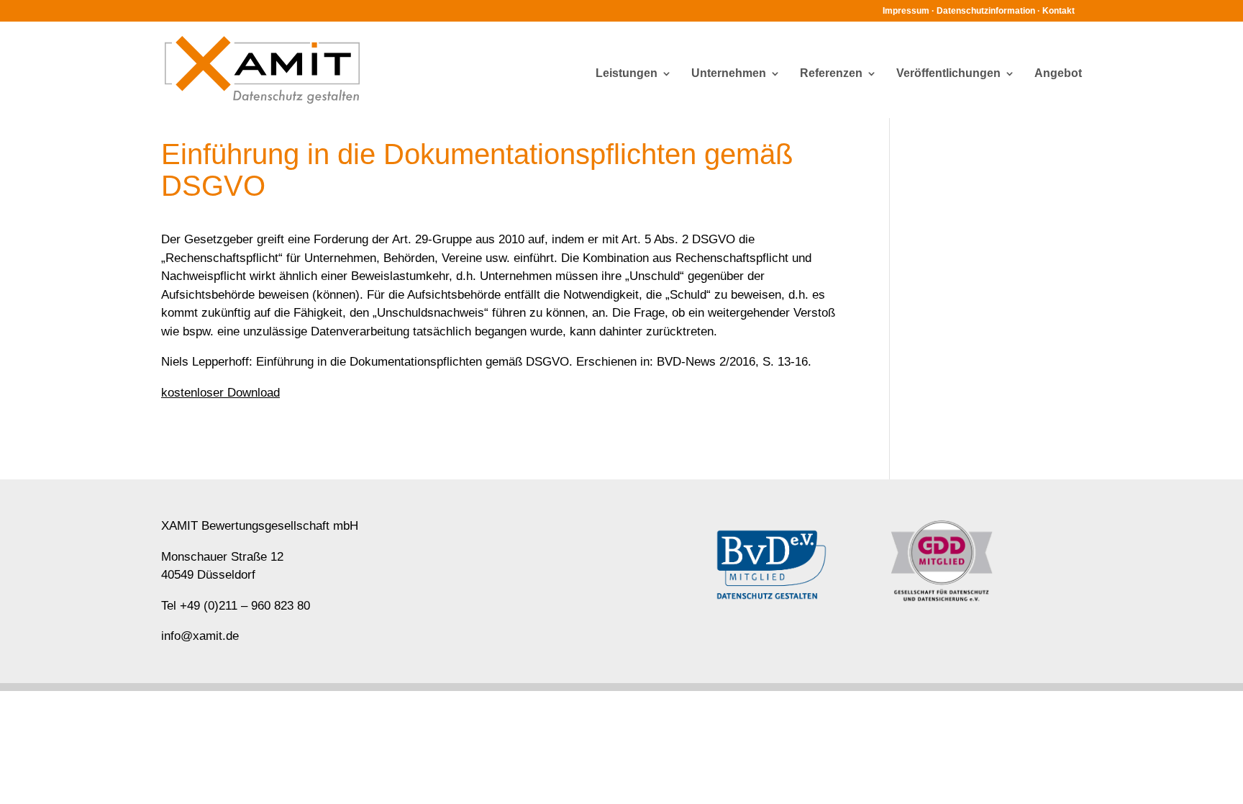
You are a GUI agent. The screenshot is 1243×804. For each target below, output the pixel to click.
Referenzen (831, 73)
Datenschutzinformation (986, 11)
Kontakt (1058, 11)
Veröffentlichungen (948, 73)
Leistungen (626, 73)
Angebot (1058, 73)
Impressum (906, 11)
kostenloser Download (220, 392)
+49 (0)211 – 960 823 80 (245, 606)
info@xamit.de (200, 636)
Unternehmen (728, 73)
